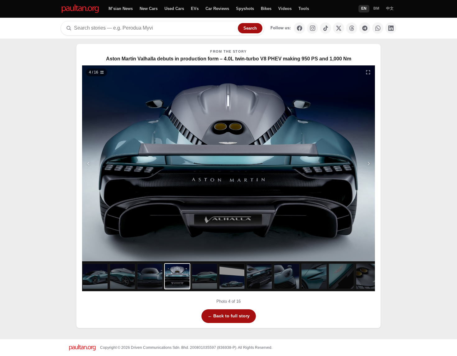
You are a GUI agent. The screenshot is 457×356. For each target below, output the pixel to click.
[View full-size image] (368, 72)
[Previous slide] (118, 163)
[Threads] (351, 28)
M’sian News (120, 8)
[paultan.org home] (80, 9)
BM (376, 8)
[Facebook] (299, 28)
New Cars (149, 8)
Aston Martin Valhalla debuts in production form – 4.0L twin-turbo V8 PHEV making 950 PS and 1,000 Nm (228, 58)
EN (364, 8)
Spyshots (245, 8)
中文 (390, 8)
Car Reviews (217, 8)
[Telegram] (364, 28)
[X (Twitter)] (338, 28)
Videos (285, 8)
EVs (195, 8)
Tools (303, 8)
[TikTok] (325, 28)
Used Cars (174, 8)
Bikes (266, 8)
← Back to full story (229, 315)
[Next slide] (338, 163)
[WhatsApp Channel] (377, 28)
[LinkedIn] (390, 28)
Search (250, 28)
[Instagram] (312, 28)
